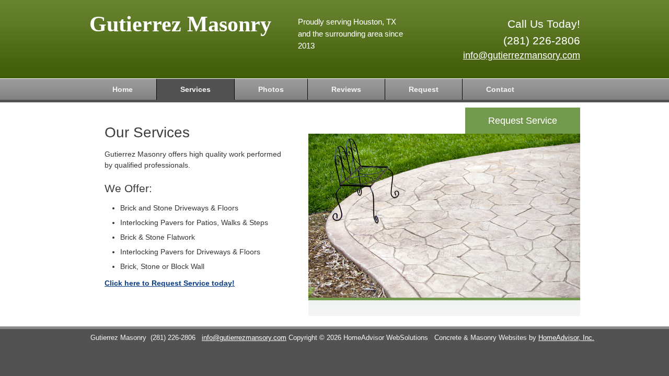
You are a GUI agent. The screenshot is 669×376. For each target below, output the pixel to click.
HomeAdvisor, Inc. (566, 338)
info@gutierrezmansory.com (521, 55)
